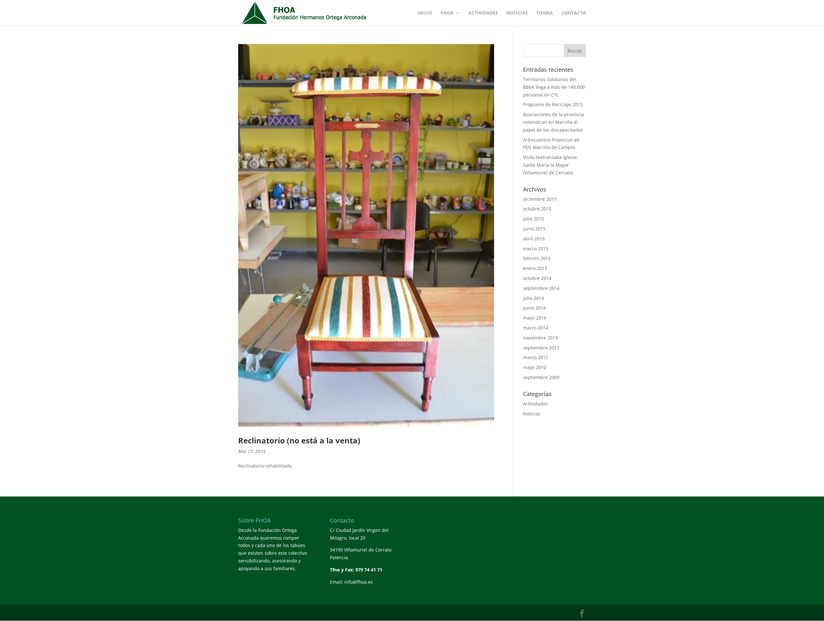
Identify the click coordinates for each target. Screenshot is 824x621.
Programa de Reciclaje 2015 (553, 104)
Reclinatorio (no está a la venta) (299, 440)
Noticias (517, 13)
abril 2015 (534, 239)
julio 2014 (533, 298)
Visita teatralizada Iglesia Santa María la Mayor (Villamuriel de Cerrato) (550, 165)
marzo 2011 (535, 357)
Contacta (573, 13)
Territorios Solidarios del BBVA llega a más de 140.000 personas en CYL (554, 87)
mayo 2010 (534, 367)
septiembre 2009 (541, 377)
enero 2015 (535, 268)
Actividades (483, 13)
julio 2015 (533, 219)
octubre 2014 (537, 278)
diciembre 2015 (540, 199)
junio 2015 (534, 229)
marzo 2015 (535, 249)
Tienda (544, 13)
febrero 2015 (537, 258)
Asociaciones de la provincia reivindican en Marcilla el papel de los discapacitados (553, 122)
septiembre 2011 (541, 348)
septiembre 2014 (541, 288)
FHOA (447, 13)
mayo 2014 (534, 318)
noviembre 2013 (540, 338)
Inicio (424, 13)
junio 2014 (534, 308)
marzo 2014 (535, 328)
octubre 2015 (537, 209)
